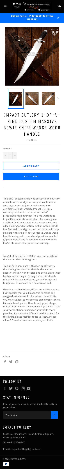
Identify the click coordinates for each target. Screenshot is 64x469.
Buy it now (31, 176)
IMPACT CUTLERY (17, 459)
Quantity (7, 148)
